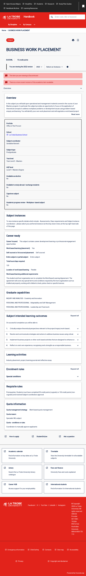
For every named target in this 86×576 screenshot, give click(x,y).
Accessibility (74, 550)
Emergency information (16, 550)
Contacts (48, 550)
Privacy (20, 561)
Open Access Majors (13, 4)
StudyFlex (28, 4)
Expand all (75, 316)
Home (4, 30)
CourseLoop (80, 573)
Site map (60, 550)
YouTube (44, 505)
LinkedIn (52, 505)
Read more (75, 114)
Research (51, 4)
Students (40, 4)
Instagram (61, 505)
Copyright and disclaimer (59, 561)
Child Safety (34, 550)
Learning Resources (31, 8)
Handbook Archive (12, 8)
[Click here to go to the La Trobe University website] (11, 17)
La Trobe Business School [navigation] (18, 135)
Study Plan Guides (65, 4)
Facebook (31, 505)
